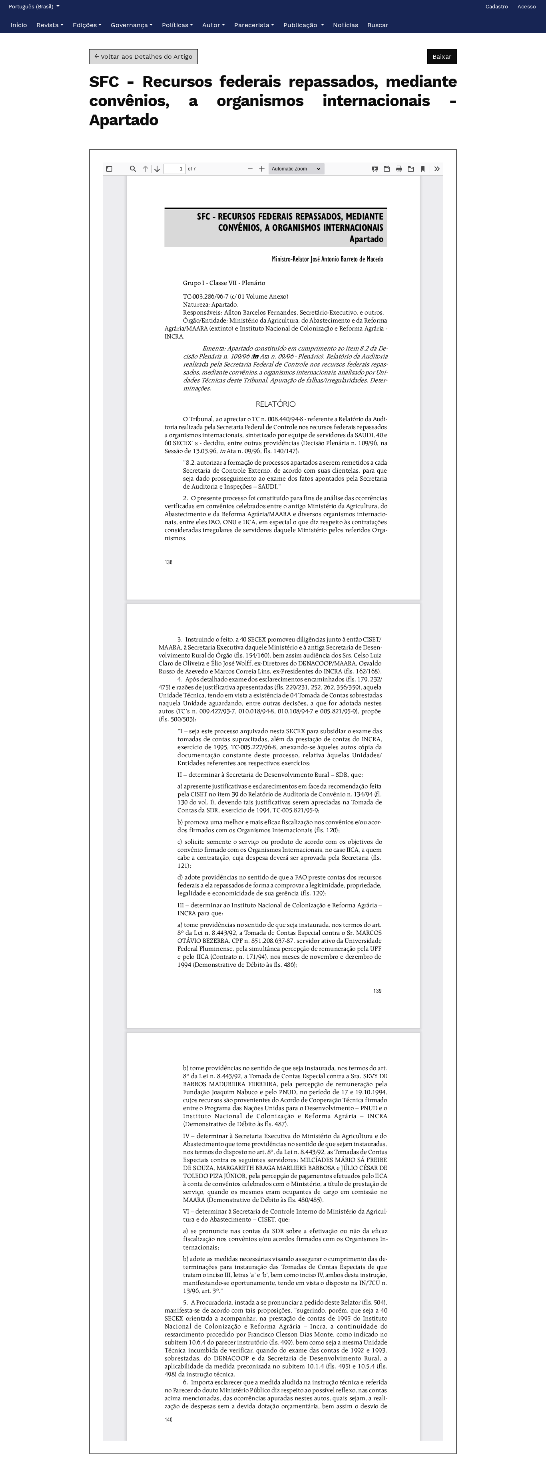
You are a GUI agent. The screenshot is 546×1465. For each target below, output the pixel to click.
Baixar (444, 56)
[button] (50, 25)
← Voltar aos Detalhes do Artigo (143, 56)
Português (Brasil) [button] (31, 6)
